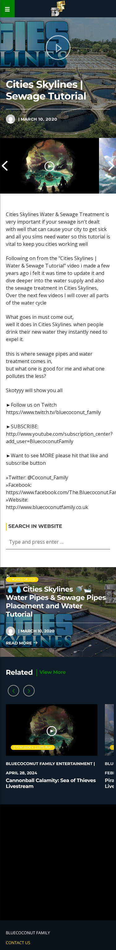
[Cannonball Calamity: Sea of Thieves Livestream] (49, 166)
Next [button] (111, 166)
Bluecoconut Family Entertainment (49, 763)
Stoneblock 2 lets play (33, 747)
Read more (19, 643)
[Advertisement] (58, 862)
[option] (49, 166)
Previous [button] (4, 166)
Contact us (18, 942)
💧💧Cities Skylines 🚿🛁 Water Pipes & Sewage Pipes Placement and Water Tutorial (56, 601)
